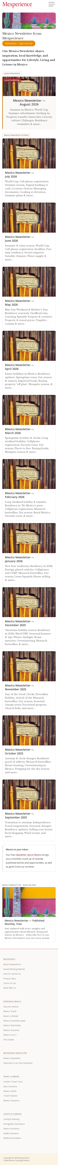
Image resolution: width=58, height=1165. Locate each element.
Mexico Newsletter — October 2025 (19, 751)
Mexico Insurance (11, 1030)
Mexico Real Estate (12, 1025)
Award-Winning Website (14, 969)
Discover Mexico (11, 1006)
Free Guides (8, 1039)
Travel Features (10, 1095)
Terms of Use (9, 983)
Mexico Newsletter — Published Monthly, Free (24, 922)
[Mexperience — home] (17, 4)
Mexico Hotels (9, 1091)
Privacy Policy (9, 978)
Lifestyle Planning (11, 1119)
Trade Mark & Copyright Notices (16, 1160)
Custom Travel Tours (13, 1081)
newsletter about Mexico (28, 854)
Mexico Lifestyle (10, 1016)
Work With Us (9, 988)
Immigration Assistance (14, 1124)
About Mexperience (12, 964)
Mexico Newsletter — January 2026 (19, 559)
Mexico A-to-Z (9, 1034)
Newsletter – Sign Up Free (19, 43)
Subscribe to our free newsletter (18, 1063)
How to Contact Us (12, 973)
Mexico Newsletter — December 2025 (19, 623)
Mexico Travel (9, 1011)
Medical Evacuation (12, 1138)
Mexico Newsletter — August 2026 (29, 102)
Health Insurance (11, 1133)
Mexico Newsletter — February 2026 (19, 495)
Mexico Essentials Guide (14, 1020)
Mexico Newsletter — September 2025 (19, 815)
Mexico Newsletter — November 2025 (19, 687)
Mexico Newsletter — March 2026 (19, 431)
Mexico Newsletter (12, 1058)
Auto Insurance (10, 1086)
